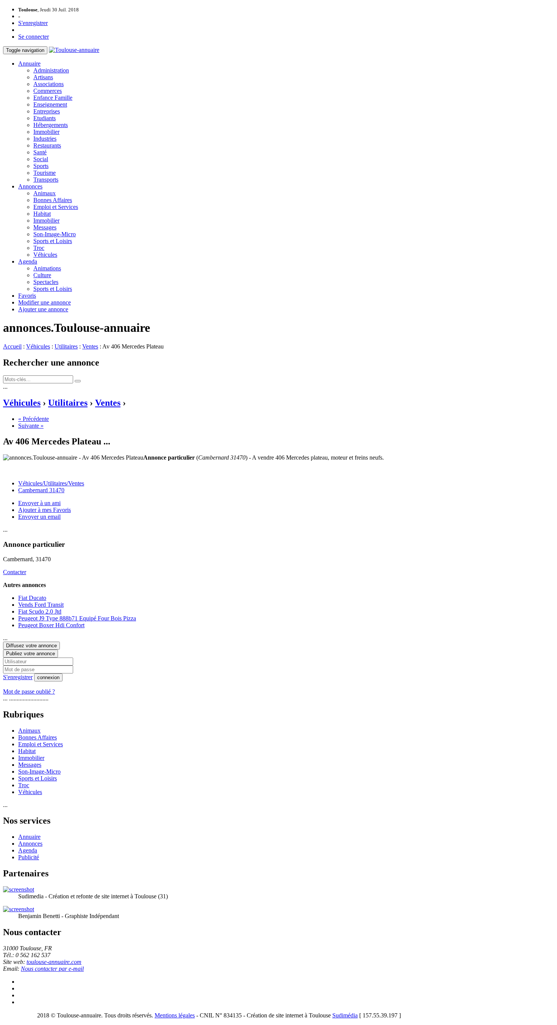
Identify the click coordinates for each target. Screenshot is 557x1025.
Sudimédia (345, 1015)
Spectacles (45, 282)
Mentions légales (175, 1015)
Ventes (90, 346)
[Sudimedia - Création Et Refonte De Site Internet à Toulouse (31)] (18, 889)
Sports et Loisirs (52, 241)
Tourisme (44, 173)
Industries (44, 138)
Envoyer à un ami (39, 503)
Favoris (27, 295)
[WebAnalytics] (18, 1015)
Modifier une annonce (44, 302)
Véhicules (45, 254)
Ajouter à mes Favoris (44, 510)
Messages (44, 227)
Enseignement (50, 104)
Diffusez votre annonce (31, 645)
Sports (41, 166)
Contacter (14, 572)
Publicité (28, 857)
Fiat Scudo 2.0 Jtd (39, 611)
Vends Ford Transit (41, 604)
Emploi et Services (55, 207)
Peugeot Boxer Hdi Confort (51, 625)
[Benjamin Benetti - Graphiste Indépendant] (18, 909)
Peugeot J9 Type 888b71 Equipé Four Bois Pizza (77, 618)
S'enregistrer (33, 23)
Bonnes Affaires (52, 200)
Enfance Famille (52, 97)
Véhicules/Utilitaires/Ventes (51, 483)
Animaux (44, 193)
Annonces (30, 186)
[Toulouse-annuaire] (74, 50)
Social (40, 159)
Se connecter (33, 36)
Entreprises (46, 111)
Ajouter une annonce (43, 309)
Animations (47, 268)
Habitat (42, 213)
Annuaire (29, 63)
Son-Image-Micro (54, 234)
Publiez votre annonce (30, 653)
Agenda (27, 261)
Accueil (12, 346)
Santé (40, 152)
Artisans (43, 77)
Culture (42, 275)
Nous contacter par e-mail (52, 968)
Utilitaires (66, 346)
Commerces (47, 91)
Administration (51, 70)
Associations (48, 84)
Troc (38, 248)
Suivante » (31, 425)
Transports (45, 179)
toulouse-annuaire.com (54, 962)
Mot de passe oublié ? (29, 691)
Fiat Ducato (32, 598)
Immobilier (46, 132)
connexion (48, 677)
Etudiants (44, 118)
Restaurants (47, 145)
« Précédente (33, 419)
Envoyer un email (39, 516)
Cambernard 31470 (41, 490)
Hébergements (50, 125)
